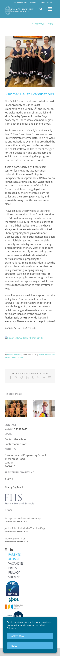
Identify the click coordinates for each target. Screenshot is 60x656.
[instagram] (6, 549)
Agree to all (18, 636)
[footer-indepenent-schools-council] (14, 605)
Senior (7, 357)
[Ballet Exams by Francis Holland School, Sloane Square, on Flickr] (24, 338)
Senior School (17, 357)
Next (50, 23)
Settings (11, 628)
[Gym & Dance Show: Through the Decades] (44, 402)
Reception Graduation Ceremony (23, 518)
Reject (14, 645)
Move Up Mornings (15, 538)
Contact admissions (16, 444)
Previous (39, 23)
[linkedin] (11, 549)
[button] (7, 408)
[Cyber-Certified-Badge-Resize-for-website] (12, 582)
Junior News (50, 354)
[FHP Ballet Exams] (16, 402)
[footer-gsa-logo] (14, 598)
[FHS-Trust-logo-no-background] (26, 493)
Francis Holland (13, 354)
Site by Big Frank (14, 487)
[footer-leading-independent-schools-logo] (14, 612)
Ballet (41, 354)
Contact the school (15, 439)
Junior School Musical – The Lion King (25, 528)
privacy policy (20, 625)
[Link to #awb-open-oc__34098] (41, 9)
